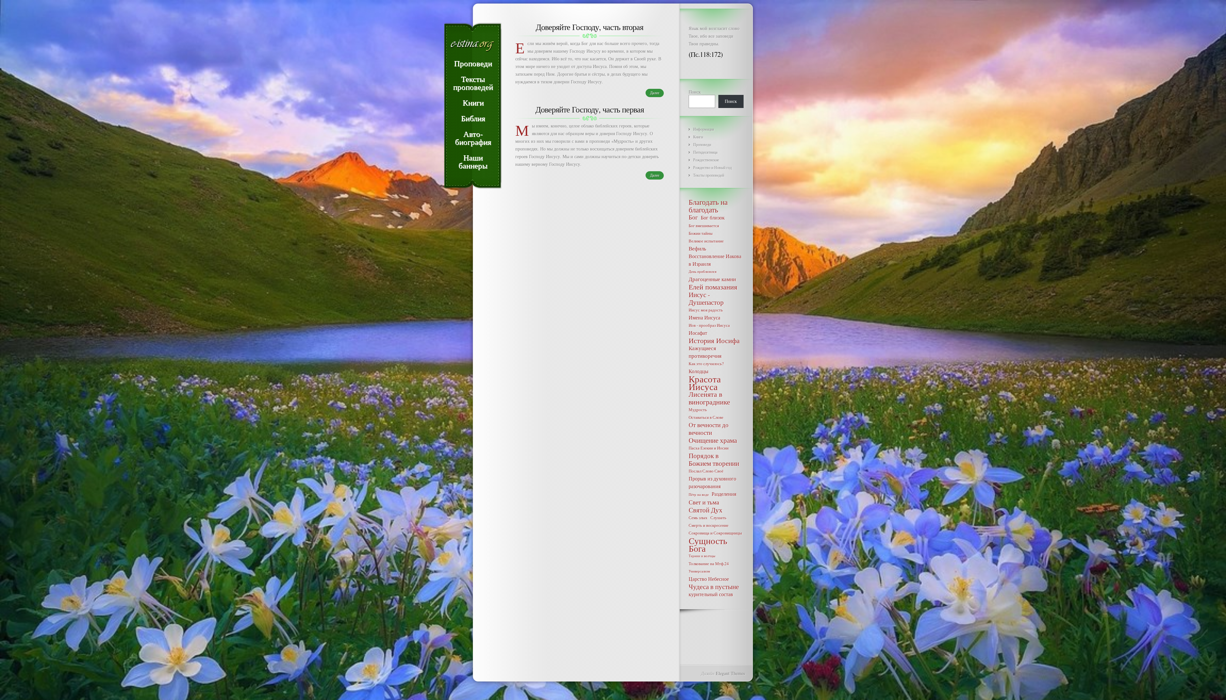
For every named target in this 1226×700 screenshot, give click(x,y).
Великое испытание (706, 241)
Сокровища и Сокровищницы (715, 533)
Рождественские (706, 159)
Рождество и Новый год (712, 167)
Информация (703, 129)
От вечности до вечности (709, 428)
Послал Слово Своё (706, 471)
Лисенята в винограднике (709, 398)
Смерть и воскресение (709, 525)
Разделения (724, 493)
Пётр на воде (699, 494)
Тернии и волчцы (702, 556)
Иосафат (698, 332)
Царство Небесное (709, 578)
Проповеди (702, 144)
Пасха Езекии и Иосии (709, 448)
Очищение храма (713, 440)
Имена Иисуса (704, 317)
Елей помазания (713, 287)
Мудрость (698, 409)
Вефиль (697, 248)
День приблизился (702, 271)
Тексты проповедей (708, 175)
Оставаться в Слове (706, 417)
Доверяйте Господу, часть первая (589, 109)
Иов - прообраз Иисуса (709, 325)
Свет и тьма (704, 502)
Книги (698, 136)
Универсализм (699, 571)
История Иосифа (714, 340)
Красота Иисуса (705, 382)
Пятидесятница (705, 152)
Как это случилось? (706, 363)
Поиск (695, 92)
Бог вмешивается (704, 225)
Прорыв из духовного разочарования (712, 482)
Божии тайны (701, 233)
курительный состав (711, 594)
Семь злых (698, 517)
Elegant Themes (730, 673)
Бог (693, 217)
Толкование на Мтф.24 (709, 563)
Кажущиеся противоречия (705, 351)
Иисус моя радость (706, 310)
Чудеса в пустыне (714, 586)
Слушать (718, 517)
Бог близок (713, 217)
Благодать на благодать (708, 205)
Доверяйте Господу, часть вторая (589, 26)
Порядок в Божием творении (714, 459)
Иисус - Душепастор (706, 298)
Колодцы (698, 371)
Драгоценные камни (712, 279)
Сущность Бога (708, 544)
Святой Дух (706, 510)
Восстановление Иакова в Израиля (715, 260)
